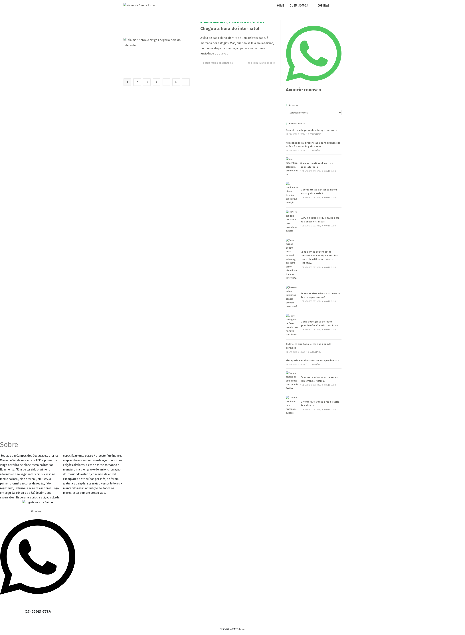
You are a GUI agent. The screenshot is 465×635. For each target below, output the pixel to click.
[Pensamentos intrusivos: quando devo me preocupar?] (292, 297)
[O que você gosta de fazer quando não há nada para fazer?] (292, 325)
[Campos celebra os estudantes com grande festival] (292, 380)
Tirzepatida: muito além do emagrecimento (312, 360)
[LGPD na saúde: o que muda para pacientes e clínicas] (292, 221)
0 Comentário (314, 134)
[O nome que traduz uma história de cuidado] (292, 405)
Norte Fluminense (240, 22)
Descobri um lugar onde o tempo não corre (311, 130)
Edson (242, 629)
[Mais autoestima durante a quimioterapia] (292, 166)
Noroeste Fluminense (213, 22)
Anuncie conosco (303, 90)
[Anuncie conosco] (313, 84)
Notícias (258, 22)
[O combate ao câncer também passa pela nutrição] (292, 193)
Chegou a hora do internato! (229, 28)
